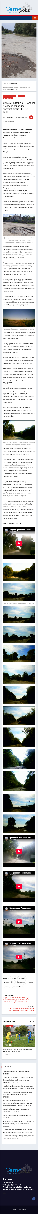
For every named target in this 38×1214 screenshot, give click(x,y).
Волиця (13, 978)
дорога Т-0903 (9, 982)
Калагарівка (21, 982)
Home (4, 83)
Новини (21, 96)
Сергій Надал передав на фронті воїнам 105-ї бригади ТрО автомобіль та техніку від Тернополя (18, 1080)
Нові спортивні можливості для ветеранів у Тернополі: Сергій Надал (18, 1050)
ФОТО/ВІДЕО (8, 98)
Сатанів (7, 986)
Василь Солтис (8, 117)
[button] (31, 1022)
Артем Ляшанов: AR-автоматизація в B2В (17, 1115)
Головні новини (13, 83)
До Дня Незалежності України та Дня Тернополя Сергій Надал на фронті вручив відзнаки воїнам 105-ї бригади (17, 1103)
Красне (30, 982)
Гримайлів (22, 978)
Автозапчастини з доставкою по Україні (16, 1071)
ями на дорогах (18, 986)
